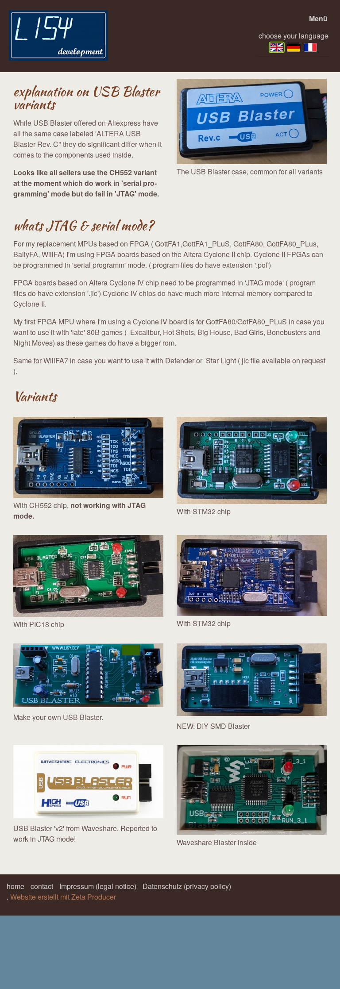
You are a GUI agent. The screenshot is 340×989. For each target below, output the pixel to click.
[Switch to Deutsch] (293, 47)
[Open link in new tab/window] (88, 781)
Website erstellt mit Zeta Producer (63, 897)
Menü (318, 18)
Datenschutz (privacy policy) (187, 886)
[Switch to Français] (310, 47)
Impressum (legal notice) (97, 886)
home (15, 886)
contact (42, 886)
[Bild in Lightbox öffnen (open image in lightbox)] (252, 121)
